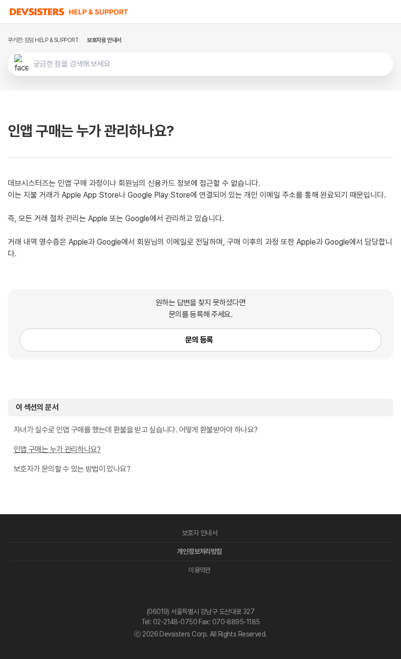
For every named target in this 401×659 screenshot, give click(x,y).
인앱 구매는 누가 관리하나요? (57, 449)
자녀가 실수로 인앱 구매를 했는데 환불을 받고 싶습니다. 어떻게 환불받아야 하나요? (136, 429)
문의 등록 (199, 339)
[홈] (69, 12)
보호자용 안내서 (104, 40)
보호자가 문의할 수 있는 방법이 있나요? (72, 469)
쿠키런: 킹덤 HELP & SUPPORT (43, 40)
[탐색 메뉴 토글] (391, 12)
